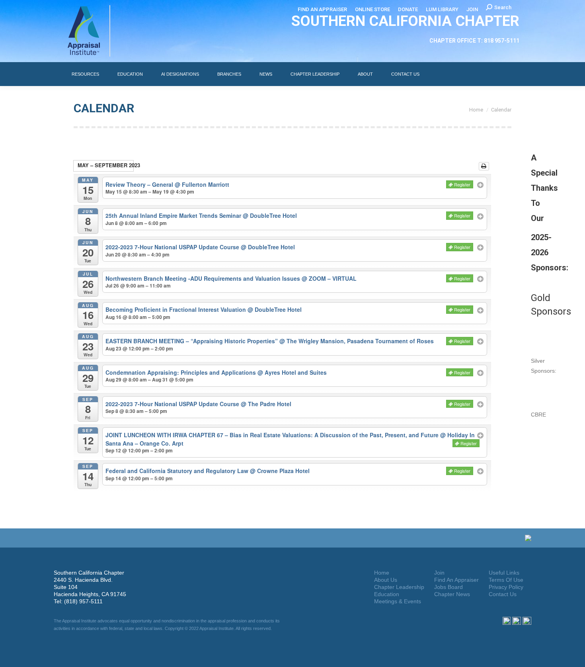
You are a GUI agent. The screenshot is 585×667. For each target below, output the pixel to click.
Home (381, 572)
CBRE (538, 414)
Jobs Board (448, 587)
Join (439, 572)
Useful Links (504, 572)
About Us (385, 580)
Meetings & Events (397, 601)
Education (386, 594)
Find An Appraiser (456, 580)
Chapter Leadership (399, 587)
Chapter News (452, 594)
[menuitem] (322, 9)
